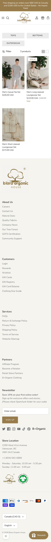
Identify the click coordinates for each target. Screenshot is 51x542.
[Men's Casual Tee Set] (13, 72)
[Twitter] (3, 429)
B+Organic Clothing (11, 377)
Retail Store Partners (12, 373)
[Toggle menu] (3, 18)
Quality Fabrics (9, 220)
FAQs (5, 316)
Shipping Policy (9, 329)
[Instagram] (13, 429)
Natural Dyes (8, 215)
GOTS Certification (11, 233)
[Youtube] (18, 429)
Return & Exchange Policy (14, 320)
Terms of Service (10, 334)
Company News (10, 224)
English (8, 525)
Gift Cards (7, 277)
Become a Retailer (11, 368)
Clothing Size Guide (12, 291)
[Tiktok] (23, 429)
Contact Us (7, 211)
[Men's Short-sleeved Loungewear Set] (13, 124)
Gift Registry (8, 281)
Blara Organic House (17, 532)
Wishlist (6, 272)
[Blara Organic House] (24, 18)
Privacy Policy (9, 325)
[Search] (9, 18)
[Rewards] (42, 18)
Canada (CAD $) (12, 516)
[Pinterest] (28, 429)
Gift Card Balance (10, 286)
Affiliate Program (10, 364)
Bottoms (38, 35)
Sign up (10, 420)
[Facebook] (8, 429)
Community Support (12, 238)
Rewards (6, 268)
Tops (13, 35)
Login (5, 263)
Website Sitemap (10, 338)
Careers (6, 206)
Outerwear (13, 43)
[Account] (36, 18)
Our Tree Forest (10, 229)
